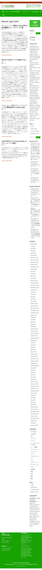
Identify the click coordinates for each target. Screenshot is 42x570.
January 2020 (34, 409)
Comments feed (35, 131)
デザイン (33, 454)
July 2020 (33, 395)
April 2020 (33, 402)
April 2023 (33, 324)
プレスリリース (26, 11)
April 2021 (33, 377)
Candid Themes (21, 566)
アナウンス (33, 438)
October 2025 (34, 264)
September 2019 (35, 418)
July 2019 (33, 423)
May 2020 (33, 400)
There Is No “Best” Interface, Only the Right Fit (34, 64)
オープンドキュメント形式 (35, 444)
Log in (32, 126)
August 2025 (34, 269)
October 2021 (34, 363)
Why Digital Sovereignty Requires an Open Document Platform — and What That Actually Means (35, 80)
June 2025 (33, 274)
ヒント (32, 460)
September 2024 (35, 287)
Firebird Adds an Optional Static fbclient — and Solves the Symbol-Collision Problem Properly (35, 105)
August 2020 (34, 393)
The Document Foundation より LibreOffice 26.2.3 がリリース (35, 180)
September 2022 (35, 338)
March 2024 (33, 301)
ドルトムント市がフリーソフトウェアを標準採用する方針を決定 (14, 106)
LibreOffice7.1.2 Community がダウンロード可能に (14, 142)
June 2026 (33, 248)
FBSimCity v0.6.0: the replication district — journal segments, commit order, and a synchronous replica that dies (35, 115)
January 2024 (34, 306)
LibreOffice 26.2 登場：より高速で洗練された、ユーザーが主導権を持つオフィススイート (35, 203)
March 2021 (33, 379)
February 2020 (34, 407)
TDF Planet (34, 43)
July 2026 (33, 246)
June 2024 (33, 294)
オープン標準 (34, 447)
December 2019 (35, 411)
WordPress (17, 564)
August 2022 (34, 340)
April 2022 (33, 349)
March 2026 (33, 255)
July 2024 (33, 292)
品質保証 (33, 469)
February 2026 (34, 257)
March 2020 (33, 404)
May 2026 (33, 251)
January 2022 (34, 356)
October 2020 (34, 388)
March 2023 (33, 326)
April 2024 (33, 299)
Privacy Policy (35, 11)
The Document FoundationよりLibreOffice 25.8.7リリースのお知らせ (35, 172)
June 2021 (33, 372)
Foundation (34, 431)
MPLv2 (23, 557)
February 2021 (34, 381)
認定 (32, 476)
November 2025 (35, 262)
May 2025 (33, 276)
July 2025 (33, 271)
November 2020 (35, 386)
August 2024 (34, 290)
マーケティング (34, 465)
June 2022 (33, 345)
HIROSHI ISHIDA (35, 189)
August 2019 (34, 420)
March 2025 (33, 278)
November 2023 (35, 310)
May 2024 (33, 296)
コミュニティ (34, 451)
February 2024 (34, 303)
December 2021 (35, 358)
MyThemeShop (5, 550)
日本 (32, 474)
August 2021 (34, 368)
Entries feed (34, 128)
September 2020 (35, 391)
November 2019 (35, 414)
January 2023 (34, 331)
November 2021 (35, 361)
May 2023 (33, 322)
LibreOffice (33, 434)
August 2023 (34, 315)
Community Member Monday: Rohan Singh (35, 59)
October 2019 (34, 416)
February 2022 (34, 354)
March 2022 (33, 352)
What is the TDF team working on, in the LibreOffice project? (35, 72)
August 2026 (34, 244)
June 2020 (33, 397)
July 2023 (33, 317)
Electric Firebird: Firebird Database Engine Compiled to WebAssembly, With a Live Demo (35, 97)
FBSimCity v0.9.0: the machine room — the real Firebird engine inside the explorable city (35, 89)
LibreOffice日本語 (15, 11)
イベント (33, 441)
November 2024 (35, 285)
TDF (32, 436)
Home (7, 11)
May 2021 (33, 375)
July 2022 (33, 342)
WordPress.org (34, 133)
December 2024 (35, 283)
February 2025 (34, 280)
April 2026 (33, 253)
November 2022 (35, 333)
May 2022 (33, 347)
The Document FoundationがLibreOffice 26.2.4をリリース (35, 164)
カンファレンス (34, 449)
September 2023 (35, 313)
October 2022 (34, 335)
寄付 (3, 15)
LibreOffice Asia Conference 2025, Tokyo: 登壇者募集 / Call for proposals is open (35, 224)
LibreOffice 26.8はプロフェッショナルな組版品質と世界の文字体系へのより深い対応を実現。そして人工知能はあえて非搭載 (35, 148)
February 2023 (34, 329)
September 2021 (35, 365)
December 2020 (35, 384)
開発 (32, 478)
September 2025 (35, 267)
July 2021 (33, 370)
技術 (32, 471)
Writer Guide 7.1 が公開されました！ (14, 61)
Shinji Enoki (34, 198)
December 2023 (35, 308)
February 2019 (34, 425)
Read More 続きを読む (7, 55)
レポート (33, 467)
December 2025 (35, 260)
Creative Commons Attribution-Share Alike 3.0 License (25, 545)
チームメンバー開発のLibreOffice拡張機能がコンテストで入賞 (14, 26)
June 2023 (33, 319)
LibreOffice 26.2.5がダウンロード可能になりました (35, 157)
